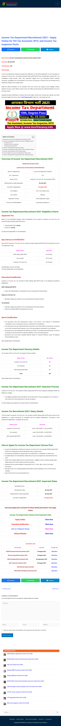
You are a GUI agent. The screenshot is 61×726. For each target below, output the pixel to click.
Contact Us (48, 719)
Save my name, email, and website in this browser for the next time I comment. (25, 630)
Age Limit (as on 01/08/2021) (12, 144)
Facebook (11, 49)
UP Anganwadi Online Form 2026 (16, 697)
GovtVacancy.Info (27, 97)
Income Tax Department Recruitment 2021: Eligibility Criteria (18, 141)
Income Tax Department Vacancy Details (14, 147)
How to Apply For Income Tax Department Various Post (17, 153)
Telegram (51, 49)
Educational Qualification (11, 146)
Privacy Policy (20, 719)
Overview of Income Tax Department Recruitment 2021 (17, 139)
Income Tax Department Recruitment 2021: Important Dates (18, 154)
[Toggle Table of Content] (32, 137)
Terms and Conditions (31, 719)
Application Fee (9, 142)
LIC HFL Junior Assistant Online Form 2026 (19, 692)
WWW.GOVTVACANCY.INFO (30, 164)
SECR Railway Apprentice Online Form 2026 (19, 653)
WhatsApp (31, 49)
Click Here (49, 520)
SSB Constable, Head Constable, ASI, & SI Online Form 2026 (24, 686)
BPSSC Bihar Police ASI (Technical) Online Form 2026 (22, 659)
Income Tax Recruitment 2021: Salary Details (15, 151)
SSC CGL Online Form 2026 (15, 664)
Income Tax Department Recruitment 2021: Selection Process (19, 149)
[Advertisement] (30, 19)
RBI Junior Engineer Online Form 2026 (18, 703)
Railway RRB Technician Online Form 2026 (19, 670)
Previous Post (6, 588)
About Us (41, 719)
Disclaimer (12, 719)
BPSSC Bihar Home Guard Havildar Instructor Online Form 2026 (25, 681)
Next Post (56, 588)
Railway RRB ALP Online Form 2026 (17, 675)
